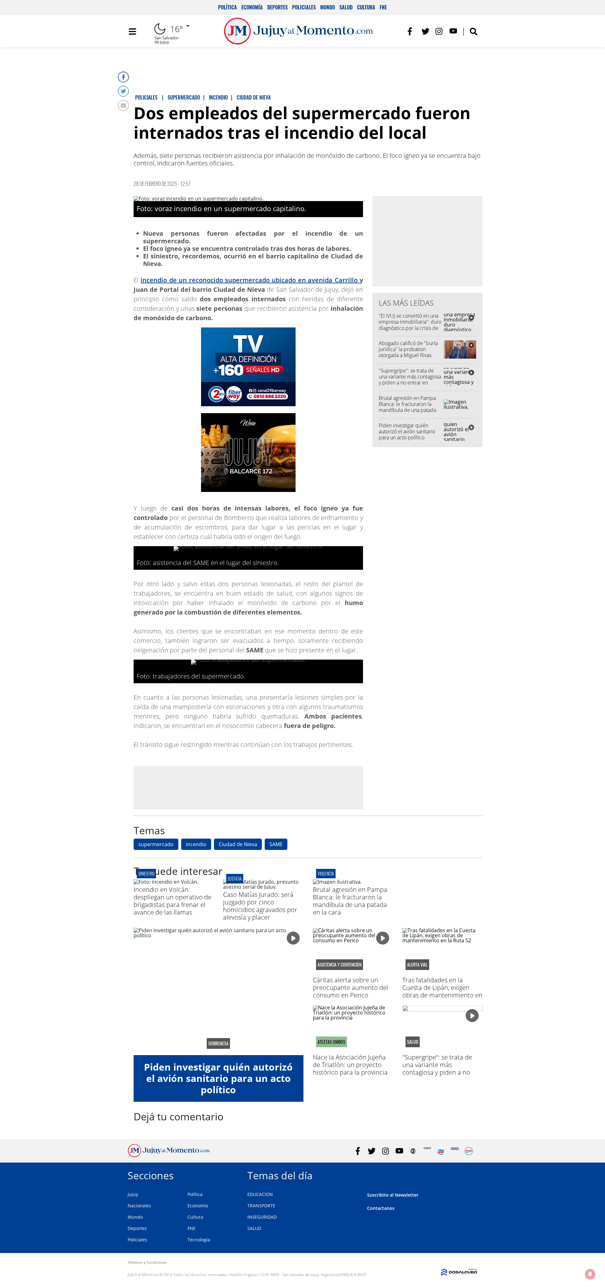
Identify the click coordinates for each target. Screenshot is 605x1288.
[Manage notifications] (590, 1274)
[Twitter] (123, 91)
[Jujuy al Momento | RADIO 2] (455, 1151)
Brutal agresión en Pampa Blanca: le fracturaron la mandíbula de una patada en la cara (407, 407)
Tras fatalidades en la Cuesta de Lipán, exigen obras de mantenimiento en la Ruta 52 (442, 991)
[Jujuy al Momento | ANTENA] (427, 1151)
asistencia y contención (339, 964)
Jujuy (133, 1194)
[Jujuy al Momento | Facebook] (412, 31)
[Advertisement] (248, 787)
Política (227, 7)
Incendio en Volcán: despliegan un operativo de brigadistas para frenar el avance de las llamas (172, 900)
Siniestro (146, 873)
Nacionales (139, 1206)
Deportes (277, 7)
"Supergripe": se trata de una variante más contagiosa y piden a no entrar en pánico (410, 379)
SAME (276, 844)
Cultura (366, 7)
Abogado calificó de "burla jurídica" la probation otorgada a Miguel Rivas (408, 349)
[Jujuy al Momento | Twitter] (425, 31)
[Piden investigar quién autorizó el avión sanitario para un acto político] (218, 991)
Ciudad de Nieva (238, 844)
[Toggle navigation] (132, 31)
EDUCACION (260, 1194)
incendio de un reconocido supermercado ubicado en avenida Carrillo (250, 280)
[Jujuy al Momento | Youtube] (453, 31)
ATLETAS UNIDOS (331, 1042)
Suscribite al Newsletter (392, 1195)
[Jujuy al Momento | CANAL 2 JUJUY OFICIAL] (413, 1151)
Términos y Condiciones (147, 1262)
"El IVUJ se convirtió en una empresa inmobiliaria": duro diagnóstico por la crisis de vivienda (410, 325)
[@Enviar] (123, 105)
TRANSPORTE (261, 1206)
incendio (196, 844)
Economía (252, 7)
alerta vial (417, 964)
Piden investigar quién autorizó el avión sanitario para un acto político (407, 431)
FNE (383, 7)
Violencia (326, 873)
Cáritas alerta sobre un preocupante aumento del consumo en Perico (350, 987)
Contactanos (381, 1208)
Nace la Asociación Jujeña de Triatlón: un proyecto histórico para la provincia (350, 1065)
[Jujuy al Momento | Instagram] (439, 31)
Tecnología (198, 1240)
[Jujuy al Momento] (169, 1155)
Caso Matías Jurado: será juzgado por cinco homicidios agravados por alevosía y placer (260, 905)
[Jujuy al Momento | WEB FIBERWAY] (441, 1151)
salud (412, 1042)
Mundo (327, 7)
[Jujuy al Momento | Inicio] (470, 1174)
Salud (346, 7)
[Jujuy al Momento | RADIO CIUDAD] (469, 1151)
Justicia (235, 878)
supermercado (156, 844)
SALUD (254, 1228)
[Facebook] (123, 77)
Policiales (304, 7)
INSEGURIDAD (262, 1217)
